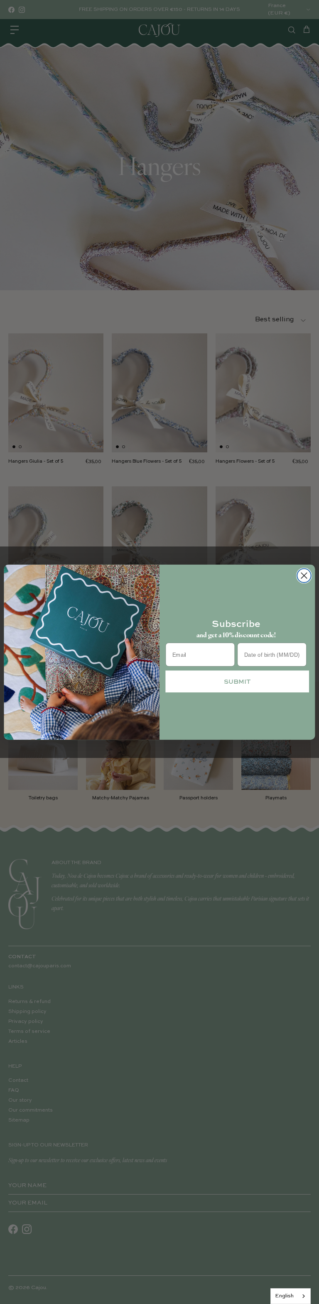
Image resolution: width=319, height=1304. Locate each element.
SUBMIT (237, 681)
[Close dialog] (304, 575)
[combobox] (290, 1296)
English (284, 1296)
